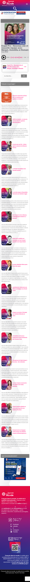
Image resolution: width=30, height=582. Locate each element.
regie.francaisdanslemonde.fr (9, 456)
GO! (24, 76)
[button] (27, 4)
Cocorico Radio (10, 506)
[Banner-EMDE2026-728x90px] (13, 13)
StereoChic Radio (20, 506)
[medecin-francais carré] (15, 469)
